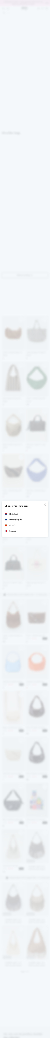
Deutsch (12, 525)
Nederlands (14, 514)
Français (12, 531)
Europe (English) (15, 519)
